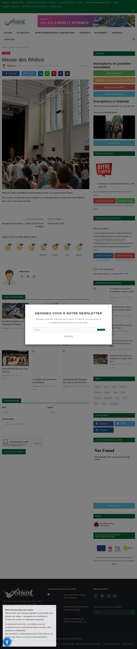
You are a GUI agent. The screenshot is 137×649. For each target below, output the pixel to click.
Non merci (68, 336)
